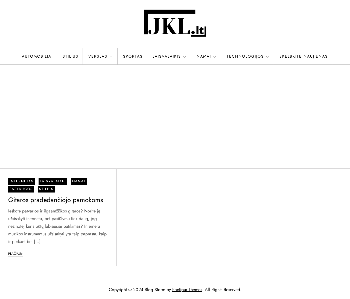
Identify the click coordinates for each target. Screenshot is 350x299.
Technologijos (245, 56)
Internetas (22, 181)
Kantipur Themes (187, 289)
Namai (204, 56)
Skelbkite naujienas (303, 56)
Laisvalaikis (167, 56)
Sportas (133, 56)
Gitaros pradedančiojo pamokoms (55, 200)
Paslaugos (21, 188)
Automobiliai (37, 56)
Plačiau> (15, 253)
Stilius (70, 56)
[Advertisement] (175, 116)
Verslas (97, 56)
